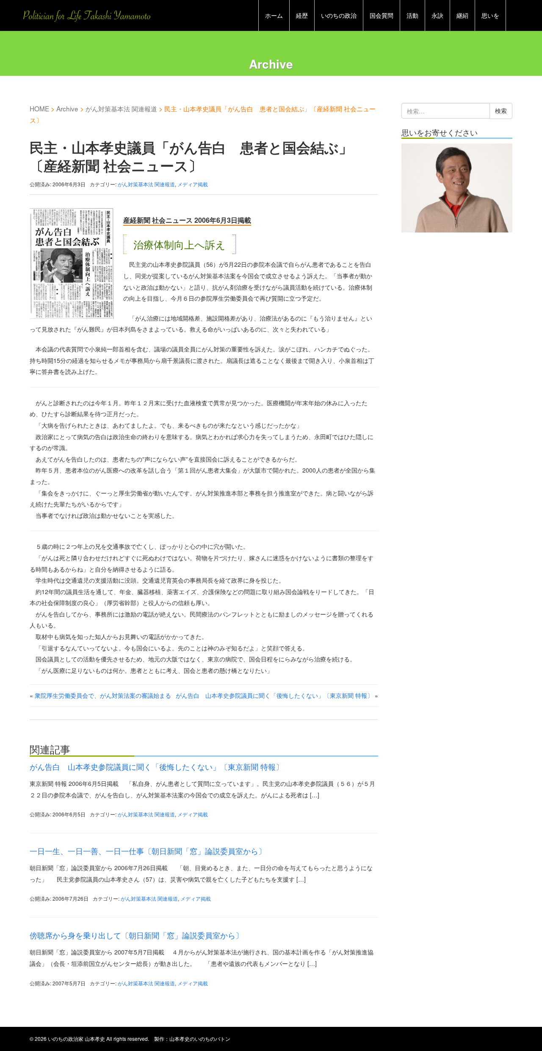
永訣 (437, 15)
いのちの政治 (339, 15)
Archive (67, 108)
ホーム (274, 15)
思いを (490, 15)
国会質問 (381, 15)
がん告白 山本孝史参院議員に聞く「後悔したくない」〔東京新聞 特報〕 (274, 695)
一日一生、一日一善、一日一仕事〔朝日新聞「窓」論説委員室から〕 (148, 850)
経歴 (302, 15)
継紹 (462, 15)
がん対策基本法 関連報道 (121, 108)
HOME (39, 108)
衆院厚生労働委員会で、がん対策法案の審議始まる (103, 695)
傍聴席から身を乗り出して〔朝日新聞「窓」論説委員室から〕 (136, 934)
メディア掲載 (192, 184)
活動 (412, 15)
